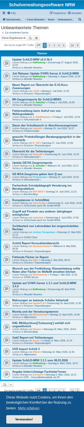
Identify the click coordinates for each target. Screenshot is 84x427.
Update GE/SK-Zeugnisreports (32, 162)
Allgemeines (30, 317)
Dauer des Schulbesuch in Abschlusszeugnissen (45, 125)
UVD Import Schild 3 (26, 349)
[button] (38, 45)
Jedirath (37, 128)
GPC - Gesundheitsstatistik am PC (42, 377)
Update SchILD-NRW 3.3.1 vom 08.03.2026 (40, 360)
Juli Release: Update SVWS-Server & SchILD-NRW (45, 73)
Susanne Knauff (42, 246)
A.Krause (38, 374)
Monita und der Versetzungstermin (35, 311)
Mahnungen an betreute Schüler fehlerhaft (40, 300)
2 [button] (49, 45)
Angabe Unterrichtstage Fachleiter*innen (39, 371)
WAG (35, 260)
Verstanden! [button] (24, 419)
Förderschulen (31, 131)
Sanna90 (37, 154)
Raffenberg (39, 62)
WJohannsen (40, 274)
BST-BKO (38, 191)
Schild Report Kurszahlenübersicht (35, 243)
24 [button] (72, 45)
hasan (36, 340)
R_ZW (36, 143)
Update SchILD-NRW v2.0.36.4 (32, 59)
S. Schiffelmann (42, 117)
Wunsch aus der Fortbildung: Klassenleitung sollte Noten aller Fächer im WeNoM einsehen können (46, 270)
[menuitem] (11, 13)
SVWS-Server (31, 277)
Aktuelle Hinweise (33, 67)
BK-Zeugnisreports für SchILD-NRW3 (36, 99)
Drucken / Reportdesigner (37, 93)
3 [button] (54, 45)
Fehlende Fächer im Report (30, 257)
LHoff (36, 91)
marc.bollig (39, 203)
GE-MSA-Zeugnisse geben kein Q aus (37, 174)
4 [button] (59, 45)
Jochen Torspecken (44, 232)
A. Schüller (39, 102)
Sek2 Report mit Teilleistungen (32, 337)
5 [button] (63, 45)
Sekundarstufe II (32, 119)
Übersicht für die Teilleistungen (33, 151)
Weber (36, 352)
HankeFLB (39, 303)
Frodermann (40, 177)
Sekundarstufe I (32, 157)
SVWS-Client (30, 237)
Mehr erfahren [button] (28, 408)
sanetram (38, 217)
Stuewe (37, 329)
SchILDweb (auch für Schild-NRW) (42, 205)
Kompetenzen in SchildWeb (30, 200)
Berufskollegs (31, 194)
